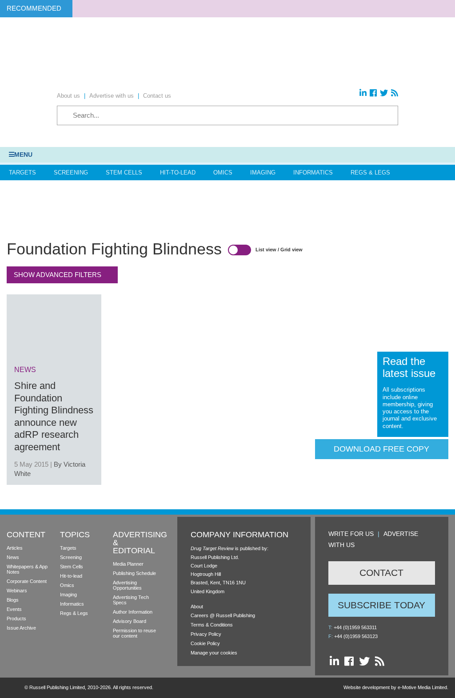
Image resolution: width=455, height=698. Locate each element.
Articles (15, 548)
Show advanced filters (57, 274)
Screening (71, 172)
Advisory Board (129, 621)
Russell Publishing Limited (57, 687)
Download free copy (381, 448)
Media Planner (128, 564)
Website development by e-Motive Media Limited (395, 687)
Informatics (313, 172)
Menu (23, 154)
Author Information (132, 612)
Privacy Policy (206, 634)
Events (14, 609)
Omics (222, 172)
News (13, 557)
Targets (22, 172)
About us (68, 95)
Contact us (157, 95)
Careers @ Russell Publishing (223, 615)
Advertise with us (111, 95)
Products (16, 618)
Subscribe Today (381, 605)
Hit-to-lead (71, 576)
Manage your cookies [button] (214, 652)
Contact (381, 572)
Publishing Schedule (134, 573)
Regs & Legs (370, 172)
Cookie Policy (205, 643)
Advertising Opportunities (127, 585)
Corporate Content (27, 581)
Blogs (13, 600)
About (197, 606)
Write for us (351, 533)
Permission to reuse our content (134, 633)
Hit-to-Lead (178, 172)
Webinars (17, 590)
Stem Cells (124, 172)
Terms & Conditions (212, 624)
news (25, 369)
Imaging (262, 172)
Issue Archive (21, 628)
